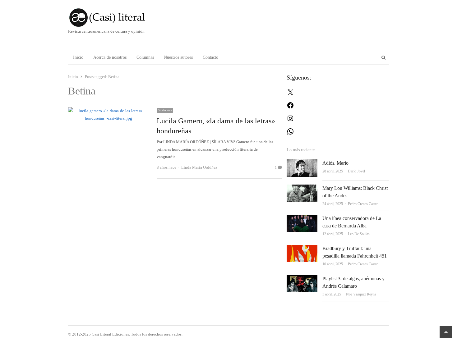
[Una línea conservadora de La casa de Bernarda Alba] (302, 218)
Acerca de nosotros (110, 57)
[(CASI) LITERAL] (119, 17)
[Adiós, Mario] (302, 163)
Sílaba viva (165, 110)
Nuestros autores (178, 57)
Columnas (145, 57)
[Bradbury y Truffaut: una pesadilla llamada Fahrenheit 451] (302, 248)
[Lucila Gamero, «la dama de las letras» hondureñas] (108, 110)
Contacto (210, 57)
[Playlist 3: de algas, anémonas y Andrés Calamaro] (302, 278)
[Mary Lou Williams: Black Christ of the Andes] (302, 188)
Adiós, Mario (335, 163)
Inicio (78, 57)
